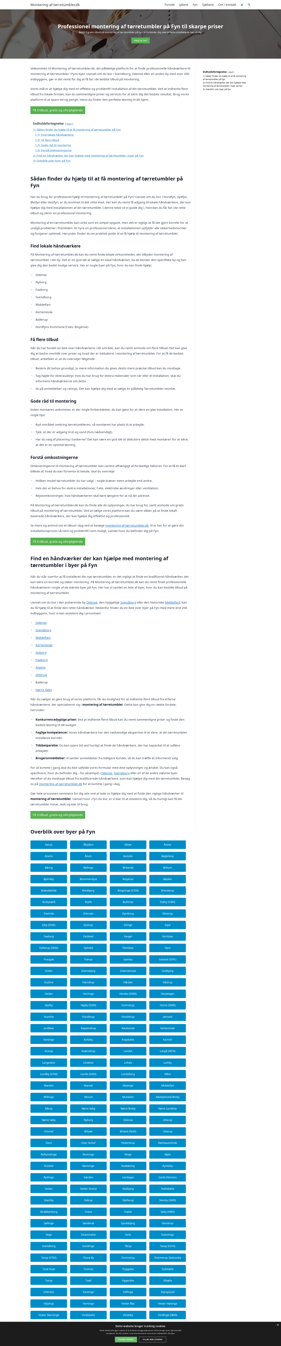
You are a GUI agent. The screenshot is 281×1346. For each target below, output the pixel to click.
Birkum (167, 867)
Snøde (128, 1211)
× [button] (278, 1325)
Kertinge (49, 1039)
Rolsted (48, 1166)
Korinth (167, 1039)
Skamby (49, 1200)
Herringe (88, 993)
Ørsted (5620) (128, 1131)
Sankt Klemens (168, 1177)
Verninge (88, 1303)
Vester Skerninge (48, 1315)
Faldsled (88, 936)
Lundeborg (128, 1074)
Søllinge (49, 1223)
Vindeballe (88, 1315)
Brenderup (167, 890)
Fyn (195, 5)
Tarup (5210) (167, 1246)
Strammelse (88, 1234)
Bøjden (167, 879)
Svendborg (128, 602)
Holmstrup (127, 1005)
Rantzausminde (167, 1143)
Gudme (48, 982)
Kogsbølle (128, 1039)
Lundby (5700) (48, 1074)
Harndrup (88, 982)
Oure (49, 1143)
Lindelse (88, 1062)
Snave (88, 1211)
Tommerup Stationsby (167, 1257)
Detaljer (171, 1333)
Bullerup (128, 902)
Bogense (128, 879)
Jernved (167, 1016)
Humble (49, 1016)
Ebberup (167, 913)
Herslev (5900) (128, 993)
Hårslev (128, 982)
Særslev (88, 1177)
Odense (91, 602)
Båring (49, 867)
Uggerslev (128, 1280)
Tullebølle (168, 1269)
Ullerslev (48, 1292)
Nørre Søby (49, 1120)
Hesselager (167, 993)
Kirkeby (88, 1039)
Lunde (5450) (88, 1074)
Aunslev (128, 856)
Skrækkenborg (49, 1211)
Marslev (49, 1085)
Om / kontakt (227, 5)
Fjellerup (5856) (48, 948)
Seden (49, 1188)
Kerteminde (44, 645)
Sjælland (208, 5)
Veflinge (128, 1292)
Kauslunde (128, 1028)
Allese (128, 844)
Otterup (41, 675)
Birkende (128, 867)
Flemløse (127, 948)
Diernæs (88, 913)
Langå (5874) (167, 1051)
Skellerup (128, 1200)
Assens (41, 667)
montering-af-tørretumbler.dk (127, 525)
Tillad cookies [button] (126, 1339)
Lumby (167, 1062)
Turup (48, 1280)
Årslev (167, 844)
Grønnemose (128, 971)
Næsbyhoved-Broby (168, 1097)
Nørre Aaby (44, 690)
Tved (88, 1280)
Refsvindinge (49, 1154)
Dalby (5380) (167, 902)
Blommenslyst (88, 879)
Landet (128, 1051)
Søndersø (88, 1223)
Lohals (128, 1062)
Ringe (128, 1154)
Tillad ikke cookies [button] (153, 1339)
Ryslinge (49, 1177)
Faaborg (42, 660)
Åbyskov (88, 844)
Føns (168, 948)
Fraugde (49, 959)
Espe (168, 925)
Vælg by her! (140, 40)
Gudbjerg (167, 971)
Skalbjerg (128, 1188)
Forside (170, 5)
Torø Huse (49, 1269)
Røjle (168, 1154)
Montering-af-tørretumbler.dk (55, 4)
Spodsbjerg (128, 1223)
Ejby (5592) (48, 925)
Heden (49, 993)
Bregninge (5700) (128, 890)
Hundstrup (127, 1016)
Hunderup (88, 1016)
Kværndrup (88, 1051)
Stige (49, 1234)
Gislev (48, 971)
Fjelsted (88, 948)
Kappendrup (88, 1028)
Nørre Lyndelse (167, 1108)
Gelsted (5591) (167, 959)
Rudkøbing (128, 1166)
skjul (69, 123)
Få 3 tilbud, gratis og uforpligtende (58, 110)
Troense (88, 1269)
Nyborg (41, 652)
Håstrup (167, 982)
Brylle (88, 902)
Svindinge (88, 1246)
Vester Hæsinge (167, 1303)
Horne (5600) (167, 1005)
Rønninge (88, 1166)
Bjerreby (49, 879)
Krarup (49, 1051)
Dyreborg (128, 913)
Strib (128, 1234)
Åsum (88, 856)
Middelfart (172, 602)
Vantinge (88, 1292)
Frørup (88, 959)
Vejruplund (167, 1292)
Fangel (128, 936)
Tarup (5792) (48, 1257)
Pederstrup (128, 1143)
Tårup (128, 1246)
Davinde (49, 913)
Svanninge (167, 1234)
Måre (168, 1074)
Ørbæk (88, 1131)
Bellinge (88, 867)
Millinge (49, 1097)
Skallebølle (167, 1188)
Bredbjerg (88, 890)
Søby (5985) (168, 1211)
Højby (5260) (88, 1005)
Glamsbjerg (88, 971)
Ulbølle (167, 1280)
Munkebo (128, 1097)
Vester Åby (128, 1303)
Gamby (128, 959)
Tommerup (128, 1257)
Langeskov (48, 1062)
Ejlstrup (88, 925)
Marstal (88, 1085)
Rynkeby (167, 1166)
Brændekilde (48, 890)
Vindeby (128, 1315)
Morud (88, 1097)
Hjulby (49, 1005)
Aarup (48, 844)
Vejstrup (49, 1303)
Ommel (48, 1131)
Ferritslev (167, 936)
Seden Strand (88, 1188)
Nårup (49, 1108)
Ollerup (167, 1120)
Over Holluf (88, 1143)
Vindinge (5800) (167, 1315)
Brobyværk (48, 902)
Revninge (88, 1154)
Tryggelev (128, 1269)
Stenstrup (167, 1223)
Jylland (183, 5)
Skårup (88, 1200)
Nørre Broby (128, 1108)
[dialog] (140, 1334)
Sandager (128, 1177)
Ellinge (128, 925)
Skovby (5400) (167, 1200)
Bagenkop (167, 856)
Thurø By (88, 1257)
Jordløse (49, 1028)
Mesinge (128, 1085)
